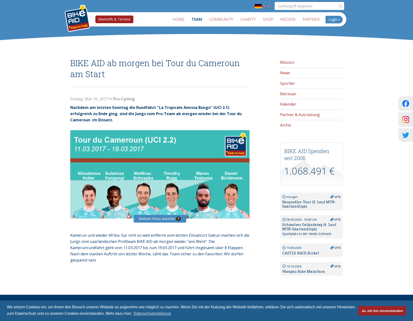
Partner (311, 19)
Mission (287, 62)
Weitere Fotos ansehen (159, 218)
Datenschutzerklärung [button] (152, 313)
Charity (248, 19)
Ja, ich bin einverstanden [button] (382, 311)
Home (178, 19)
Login (333, 19)
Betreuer (288, 93)
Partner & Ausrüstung (300, 114)
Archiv (285, 125)
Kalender (288, 104)
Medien (287, 19)
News (285, 72)
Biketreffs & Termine (114, 19)
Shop (268, 19)
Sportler (287, 83)
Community (221, 19)
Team (196, 19)
